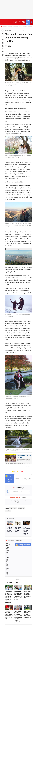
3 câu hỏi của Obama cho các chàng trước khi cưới (26, 530)
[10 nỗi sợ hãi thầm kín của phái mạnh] (10, 523)
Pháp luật (25, 26)
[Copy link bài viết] (25, 479)
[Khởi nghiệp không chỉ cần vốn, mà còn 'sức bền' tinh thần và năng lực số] (18, 587)
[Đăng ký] (23, 544)
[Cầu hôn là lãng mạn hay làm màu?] (18, 523)
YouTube (11, 21)
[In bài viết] (2, 55)
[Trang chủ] (2, 26)
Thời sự (16, 26)
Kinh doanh (30, 26)
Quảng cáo (19, 22)
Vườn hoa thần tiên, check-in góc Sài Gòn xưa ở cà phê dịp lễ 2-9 (8, 614)
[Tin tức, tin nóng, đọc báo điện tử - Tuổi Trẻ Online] (2, 22)
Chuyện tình (13, 508)
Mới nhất (5, 26)
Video (13, 26)
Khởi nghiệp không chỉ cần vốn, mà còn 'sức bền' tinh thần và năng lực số (18, 595)
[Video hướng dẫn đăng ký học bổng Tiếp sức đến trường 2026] (28, 607)
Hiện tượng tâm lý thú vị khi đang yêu (24, 456)
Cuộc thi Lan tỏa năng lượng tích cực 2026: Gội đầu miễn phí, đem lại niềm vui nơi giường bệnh (18, 616)
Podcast (6, 21)
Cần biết (16, 22)
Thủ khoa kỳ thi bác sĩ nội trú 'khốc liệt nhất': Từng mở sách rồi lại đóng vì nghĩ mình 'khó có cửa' (8, 597)
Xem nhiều (10, 26)
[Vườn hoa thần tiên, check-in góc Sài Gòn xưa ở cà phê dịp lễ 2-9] (9, 607)
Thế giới (20, 26)
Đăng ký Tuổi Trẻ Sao (27, 22)
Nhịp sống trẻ (8, 30)
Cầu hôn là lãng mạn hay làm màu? (18, 529)
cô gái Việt (21, 508)
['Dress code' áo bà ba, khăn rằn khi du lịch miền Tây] (28, 587)
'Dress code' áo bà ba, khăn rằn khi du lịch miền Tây (27, 594)
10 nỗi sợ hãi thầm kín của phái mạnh (10, 529)
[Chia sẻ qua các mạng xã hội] (29, 479)
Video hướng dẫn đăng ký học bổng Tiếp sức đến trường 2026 (27, 614)
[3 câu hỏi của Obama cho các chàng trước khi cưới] (26, 523)
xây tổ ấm (8, 511)
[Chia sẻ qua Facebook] (22, 479)
